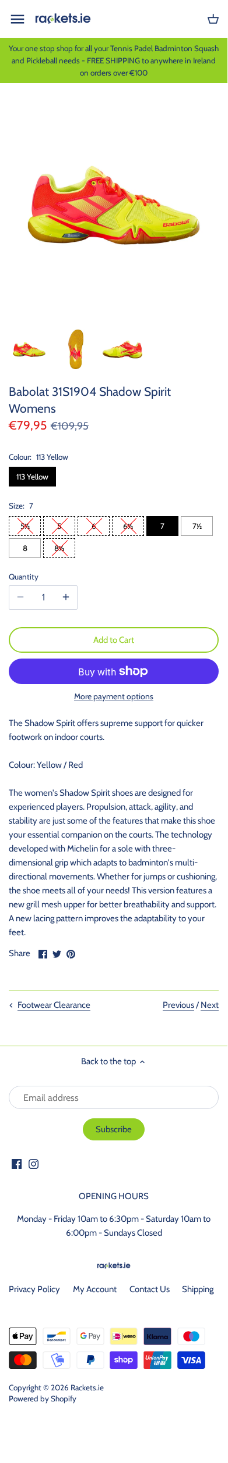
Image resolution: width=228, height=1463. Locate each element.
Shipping (197, 1289)
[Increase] (66, 597)
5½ (25, 526)
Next (210, 1005)
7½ (197, 526)
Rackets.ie (87, 1387)
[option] (29, 349)
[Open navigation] (17, 19)
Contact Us (149, 1289)
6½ (128, 526)
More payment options (113, 696)
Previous (178, 1005)
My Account (95, 1289)
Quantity (23, 576)
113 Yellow (32, 476)
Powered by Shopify (42, 1398)
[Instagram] (33, 1163)
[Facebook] (17, 1163)
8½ (59, 548)
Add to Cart (113, 640)
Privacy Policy (34, 1289)
